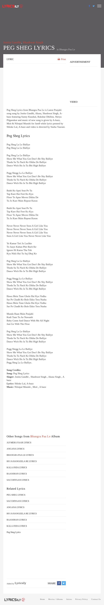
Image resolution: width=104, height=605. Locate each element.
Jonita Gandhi (12, 42)
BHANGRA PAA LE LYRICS (20, 455)
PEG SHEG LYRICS (16, 495)
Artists (69, 599)
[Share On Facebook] (59, 583)
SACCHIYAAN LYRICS (18, 480)
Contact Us (96, 599)
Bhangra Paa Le (67, 49)
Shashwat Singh (33, 42)
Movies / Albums (55, 599)
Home (42, 599)
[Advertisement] (36, 85)
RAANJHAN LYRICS (17, 474)
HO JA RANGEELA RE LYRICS (22, 461)
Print (63, 59)
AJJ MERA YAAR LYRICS (19, 442)
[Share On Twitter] (64, 583)
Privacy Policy (81, 599)
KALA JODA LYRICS (17, 467)
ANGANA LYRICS (15, 449)
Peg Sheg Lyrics (18, 136)
